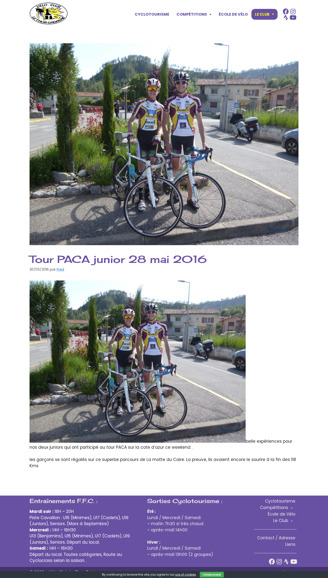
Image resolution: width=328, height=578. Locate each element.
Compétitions (191, 14)
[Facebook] (286, 11)
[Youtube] (293, 17)
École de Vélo (233, 14)
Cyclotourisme (152, 14)
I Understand (212, 574)
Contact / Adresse (276, 538)
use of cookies (185, 574)
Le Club (262, 14)
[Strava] (286, 17)
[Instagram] (293, 11)
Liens (290, 544)
